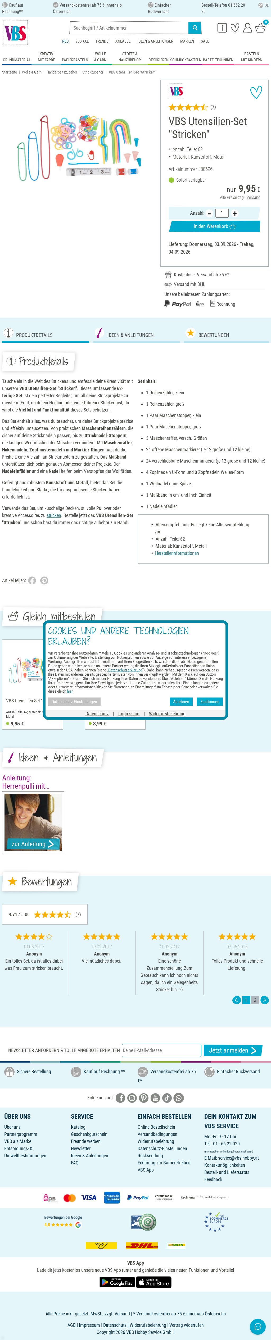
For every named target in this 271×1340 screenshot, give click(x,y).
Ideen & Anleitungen (155, 41)
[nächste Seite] (264, 1000)
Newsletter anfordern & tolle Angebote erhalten (64, 1050)
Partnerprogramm (20, 1134)
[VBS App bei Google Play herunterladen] (118, 1281)
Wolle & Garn (32, 72)
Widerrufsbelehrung (156, 1141)
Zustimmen (209, 701)
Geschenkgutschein (89, 1134)
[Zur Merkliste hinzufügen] (256, 92)
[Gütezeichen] (144, 1221)
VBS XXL (82, 41)
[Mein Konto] (247, 27)
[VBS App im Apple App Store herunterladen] (153, 1281)
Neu (65, 41)
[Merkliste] (235, 27)
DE (266, 5)
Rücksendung (150, 1155)
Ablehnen (181, 701)
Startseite (9, 72)
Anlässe (122, 41)
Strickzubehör (92, 72)
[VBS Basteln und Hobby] (15, 32)
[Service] (222, 27)
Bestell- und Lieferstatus (226, 1172)
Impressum (128, 713)
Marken (187, 41)
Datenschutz (97, 713)
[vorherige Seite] (236, 1000)
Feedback (213, 1179)
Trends (102, 41)
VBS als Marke (17, 1141)
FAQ (75, 1162)
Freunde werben (86, 1141)
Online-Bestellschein (156, 1127)
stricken (54, 515)
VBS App (146, 1170)
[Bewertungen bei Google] (63, 1221)
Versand (253, 197)
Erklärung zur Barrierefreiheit (164, 1162)
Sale (205, 41)
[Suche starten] (195, 27)
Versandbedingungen (157, 1134)
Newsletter (81, 1148)
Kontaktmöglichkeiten (224, 1165)
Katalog (78, 1127)
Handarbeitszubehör (62, 72)
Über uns (12, 1127)
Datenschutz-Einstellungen (162, 1148)
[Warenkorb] (260, 27)
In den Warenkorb (211, 226)
